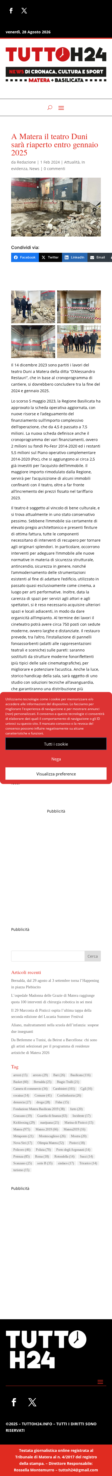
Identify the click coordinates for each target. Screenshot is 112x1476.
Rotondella (64, 1156)
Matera (21, 1129)
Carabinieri (64, 1089)
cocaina (21, 1095)
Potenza (21, 1156)
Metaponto (23, 1136)
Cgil (86, 1089)
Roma (42, 1156)
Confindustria (69, 1095)
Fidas (62, 1102)
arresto (40, 1075)
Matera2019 (74, 1129)
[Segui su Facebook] (11, 10)
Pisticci (77, 1143)
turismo (21, 1170)
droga (43, 1102)
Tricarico (88, 1163)
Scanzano (22, 1163)
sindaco (66, 1163)
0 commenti (54, 168)
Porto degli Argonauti (73, 1150)
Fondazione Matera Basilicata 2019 (39, 1109)
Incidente (82, 1116)
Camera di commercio (30, 1089)
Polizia (43, 1150)
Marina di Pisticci (78, 1122)
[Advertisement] (56, 870)
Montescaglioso (52, 1136)
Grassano (22, 1116)
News (34, 168)
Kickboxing (24, 1122)
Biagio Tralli (68, 1082)
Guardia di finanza (52, 1116)
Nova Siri (22, 1143)
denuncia (22, 1102)
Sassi (86, 1156)
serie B (44, 1163)
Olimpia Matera (51, 1143)
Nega (56, 758)
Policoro (21, 1150)
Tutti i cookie (56, 743)
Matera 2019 (47, 1129)
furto (76, 1109)
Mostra (78, 1136)
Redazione (26, 162)
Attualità (72, 162)
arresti (20, 1075)
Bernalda (42, 1082)
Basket (20, 1082)
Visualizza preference (56, 773)
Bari (59, 1075)
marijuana (49, 1122)
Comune (43, 1095)
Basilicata (80, 1075)
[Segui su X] (24, 10)
